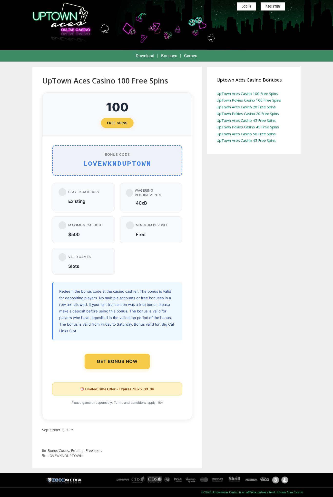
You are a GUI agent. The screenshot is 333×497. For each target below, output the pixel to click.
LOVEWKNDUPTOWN (65, 455)
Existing (77, 450)
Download (145, 55)
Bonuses (169, 55)
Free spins (94, 450)
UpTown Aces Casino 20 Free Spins (246, 106)
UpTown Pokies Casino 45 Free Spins (247, 126)
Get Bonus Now (117, 361)
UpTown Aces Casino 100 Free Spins (247, 93)
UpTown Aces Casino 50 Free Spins (246, 133)
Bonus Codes (58, 450)
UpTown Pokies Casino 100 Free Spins (248, 100)
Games (190, 55)
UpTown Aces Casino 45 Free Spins (246, 120)
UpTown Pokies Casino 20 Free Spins (247, 113)
